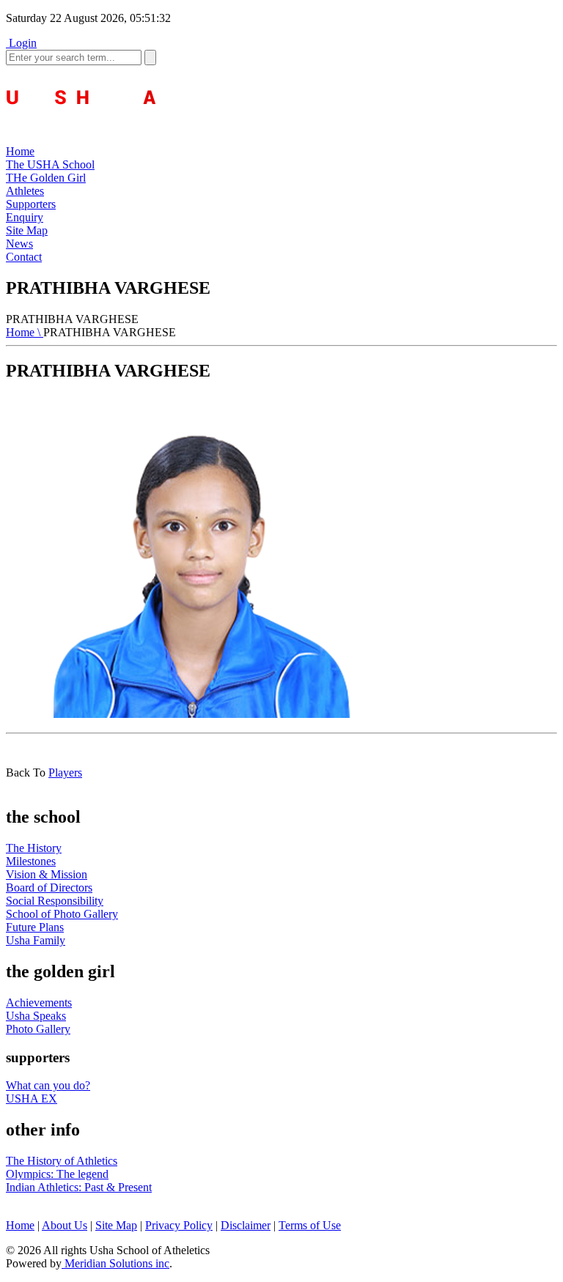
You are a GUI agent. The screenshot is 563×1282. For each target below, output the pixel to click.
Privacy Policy (179, 1225)
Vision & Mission (46, 874)
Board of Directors (49, 887)
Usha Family (35, 940)
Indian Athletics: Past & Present (79, 1187)
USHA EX (31, 1098)
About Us (64, 1225)
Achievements (39, 1002)
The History (34, 848)
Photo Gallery (38, 1029)
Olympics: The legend (57, 1174)
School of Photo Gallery (62, 914)
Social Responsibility (54, 900)
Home (20, 1225)
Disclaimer (246, 1225)
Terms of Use (310, 1225)
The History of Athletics (61, 1161)
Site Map (116, 1225)
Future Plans (35, 927)
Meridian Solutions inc (115, 1263)
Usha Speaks (36, 1015)
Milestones (31, 861)
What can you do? (48, 1085)
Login (21, 43)
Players (65, 772)
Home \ (24, 332)
